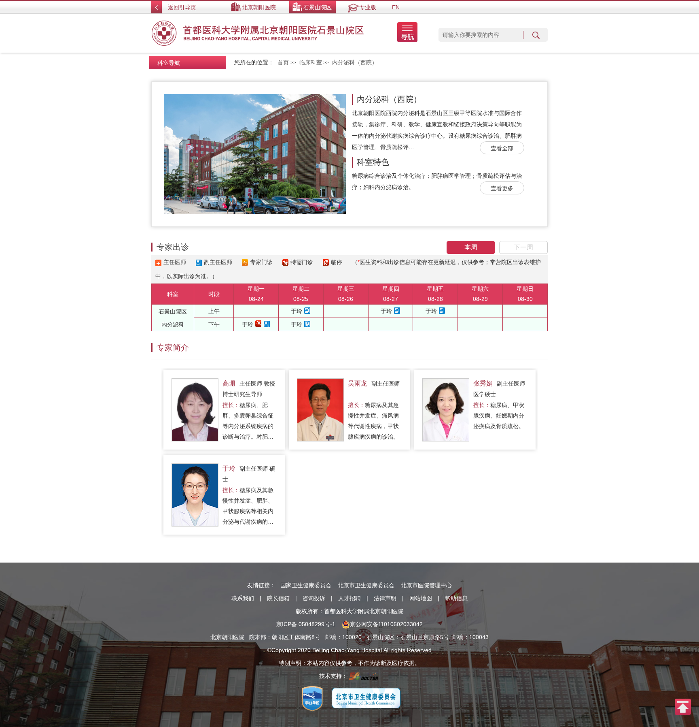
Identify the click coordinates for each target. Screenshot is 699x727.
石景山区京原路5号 (424, 637)
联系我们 (242, 598)
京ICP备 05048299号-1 (305, 624)
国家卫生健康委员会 (305, 585)
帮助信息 (456, 598)
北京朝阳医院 (259, 7)
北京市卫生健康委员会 (366, 585)
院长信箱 (278, 598)
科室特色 (373, 162)
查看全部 (502, 148)
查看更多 (502, 188)
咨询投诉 (314, 598)
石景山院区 (317, 7)
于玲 (296, 311)
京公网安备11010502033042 (386, 624)
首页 (283, 63)
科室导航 (168, 63)
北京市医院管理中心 (426, 585)
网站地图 (420, 598)
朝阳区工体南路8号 (296, 637)
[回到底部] (683, 706)
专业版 (367, 7)
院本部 (257, 637)
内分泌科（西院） (389, 99)
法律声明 (385, 598)
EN (396, 7)
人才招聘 (349, 598)
